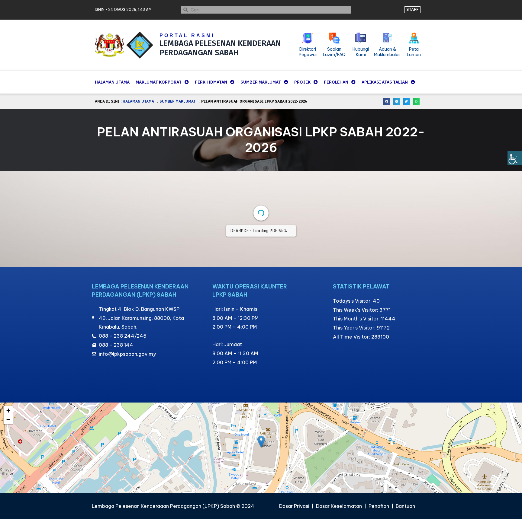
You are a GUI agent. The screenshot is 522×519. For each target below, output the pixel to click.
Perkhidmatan (211, 82)
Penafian (379, 506)
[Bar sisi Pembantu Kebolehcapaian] (514, 158)
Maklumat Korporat (159, 82)
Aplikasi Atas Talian (385, 82)
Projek (302, 82)
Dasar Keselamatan (339, 506)
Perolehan (336, 82)
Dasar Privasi (294, 506)
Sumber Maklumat (260, 82)
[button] (386, 101)
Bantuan (405, 506)
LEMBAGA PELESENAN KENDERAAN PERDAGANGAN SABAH (220, 48)
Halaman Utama (112, 82)
